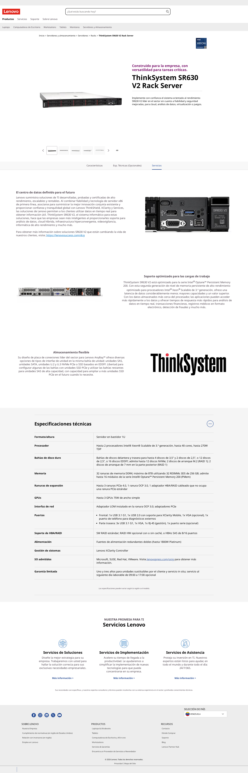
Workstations (97, 742)
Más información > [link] (62, 678)
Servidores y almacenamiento (61, 35)
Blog (164, 742)
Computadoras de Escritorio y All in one (109, 737)
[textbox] (206, 714)
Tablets (95, 733)
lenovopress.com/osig (160, 559)
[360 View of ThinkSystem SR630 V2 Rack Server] (117, 150)
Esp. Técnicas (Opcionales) (127, 165)
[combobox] (115, 11)
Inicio (41, 35)
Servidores (83, 35)
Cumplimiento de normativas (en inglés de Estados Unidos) (47, 733)
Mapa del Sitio (130, 763)
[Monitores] (81, 27)
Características (95, 165)
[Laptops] (11, 27)
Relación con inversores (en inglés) (37, 737)
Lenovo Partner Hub (170, 747)
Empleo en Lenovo (30, 742)
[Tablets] (67, 27)
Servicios (157, 165)
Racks (93, 35)
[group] (51, 150)
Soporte (165, 737)
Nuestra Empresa (29, 728)
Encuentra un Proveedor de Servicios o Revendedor (114, 751)
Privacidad (118, 763)
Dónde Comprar (169, 733)
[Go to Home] (11, 11)
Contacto (166, 728)
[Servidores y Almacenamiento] (113, 27)
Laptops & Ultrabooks (101, 728)
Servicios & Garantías (101, 747)
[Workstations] (57, 27)
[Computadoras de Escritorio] (41, 27)
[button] (167, 11)
